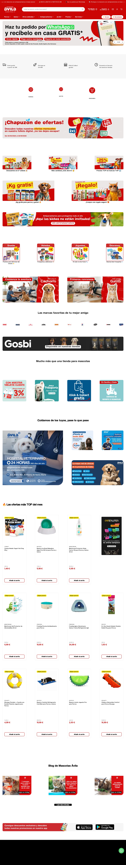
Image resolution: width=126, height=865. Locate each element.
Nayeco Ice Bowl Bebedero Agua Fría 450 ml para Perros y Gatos (46, 550)
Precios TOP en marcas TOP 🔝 (109, 171)
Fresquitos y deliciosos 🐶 (45, 262)
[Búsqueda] (82, 9)
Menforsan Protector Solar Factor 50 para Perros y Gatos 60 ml (78, 550)
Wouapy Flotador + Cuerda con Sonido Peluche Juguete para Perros (14, 704)
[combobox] (53, 9)
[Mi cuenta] (117, 9)
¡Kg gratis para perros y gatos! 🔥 (28, 202)
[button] (121, 9)
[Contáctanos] (113, 9)
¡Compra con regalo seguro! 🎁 (97, 202)
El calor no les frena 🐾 (80, 262)
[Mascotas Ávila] (11, 9)
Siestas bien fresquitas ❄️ (114, 262)
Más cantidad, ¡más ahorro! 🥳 (63, 171)
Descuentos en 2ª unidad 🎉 (17, 171)
